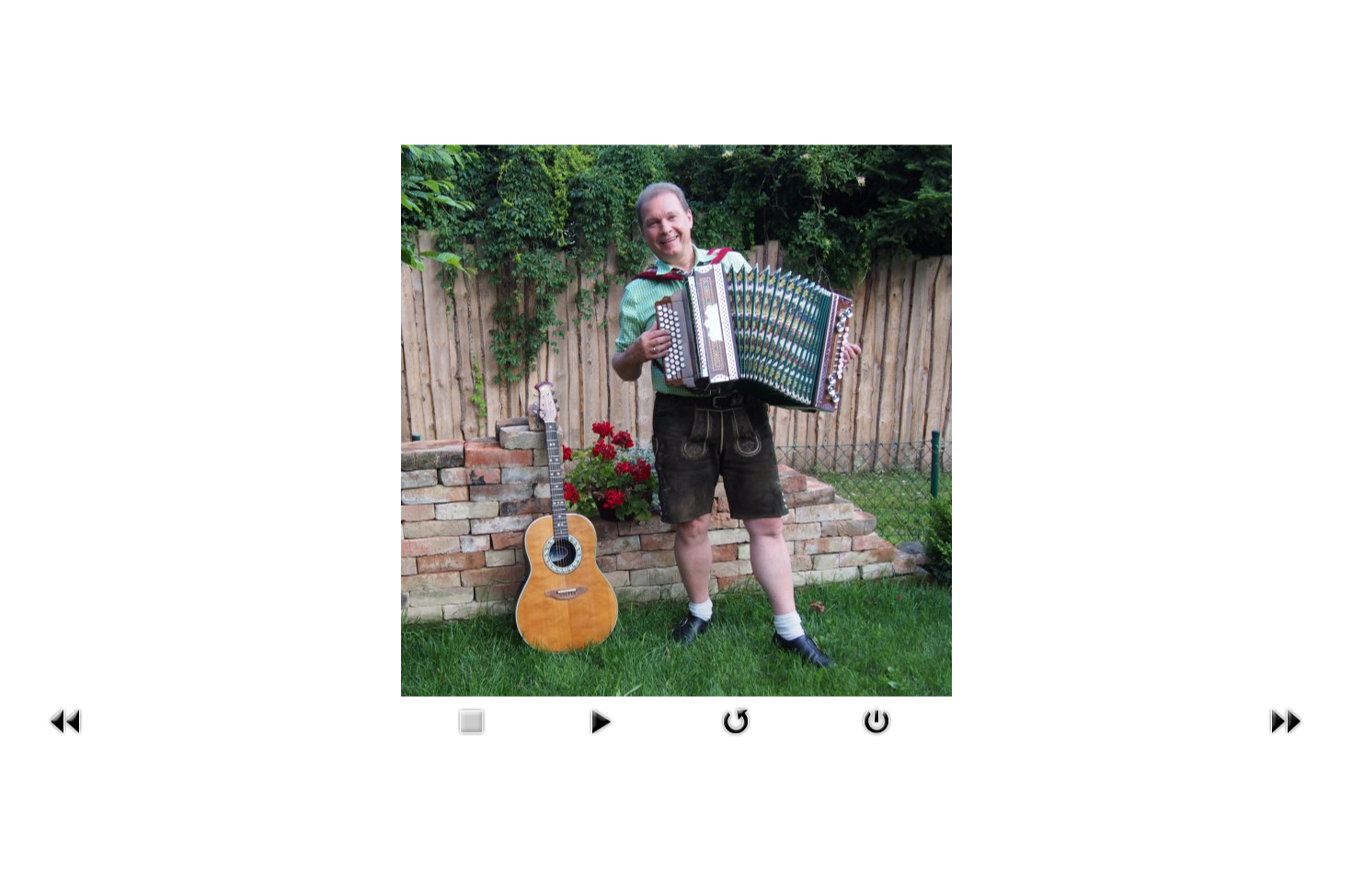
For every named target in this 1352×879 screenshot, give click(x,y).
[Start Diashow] (601, 719)
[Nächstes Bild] (1286, 719)
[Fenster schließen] (876, 719)
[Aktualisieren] (736, 719)
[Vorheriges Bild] (66, 719)
